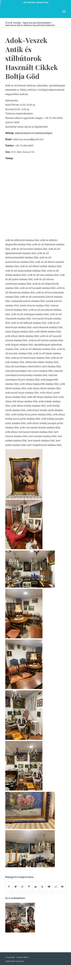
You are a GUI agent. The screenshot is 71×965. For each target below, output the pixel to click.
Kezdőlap (17, 22)
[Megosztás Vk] (49, 886)
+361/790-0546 (29, 2)
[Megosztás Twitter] (15, 886)
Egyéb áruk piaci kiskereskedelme (37, 22)
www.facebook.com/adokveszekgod (33, 133)
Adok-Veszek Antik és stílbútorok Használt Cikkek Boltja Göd (31, 58)
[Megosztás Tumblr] (42, 886)
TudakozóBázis (23, 957)
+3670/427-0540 (41, 2)
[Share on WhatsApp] (22, 886)
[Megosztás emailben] (62, 886)
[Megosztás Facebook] (8, 886)
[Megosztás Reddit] (55, 886)
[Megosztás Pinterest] (29, 886)
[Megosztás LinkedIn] (35, 886)
